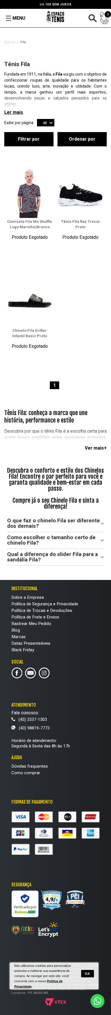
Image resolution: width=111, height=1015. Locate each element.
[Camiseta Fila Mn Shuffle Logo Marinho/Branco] (30, 193)
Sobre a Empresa (27, 597)
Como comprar (25, 773)
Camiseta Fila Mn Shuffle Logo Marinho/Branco (29, 224)
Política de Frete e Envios (35, 617)
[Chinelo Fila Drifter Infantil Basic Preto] (30, 302)
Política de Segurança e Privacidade (44, 604)
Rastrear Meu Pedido (31, 623)
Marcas (18, 637)
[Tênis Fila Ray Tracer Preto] (80, 193)
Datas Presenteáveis (30, 643)
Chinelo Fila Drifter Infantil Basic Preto (29, 333)
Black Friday (22, 650)
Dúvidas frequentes (29, 766)
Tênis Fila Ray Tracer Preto (80, 224)
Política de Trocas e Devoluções (41, 610)
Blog (15, 630)
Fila (23, 42)
